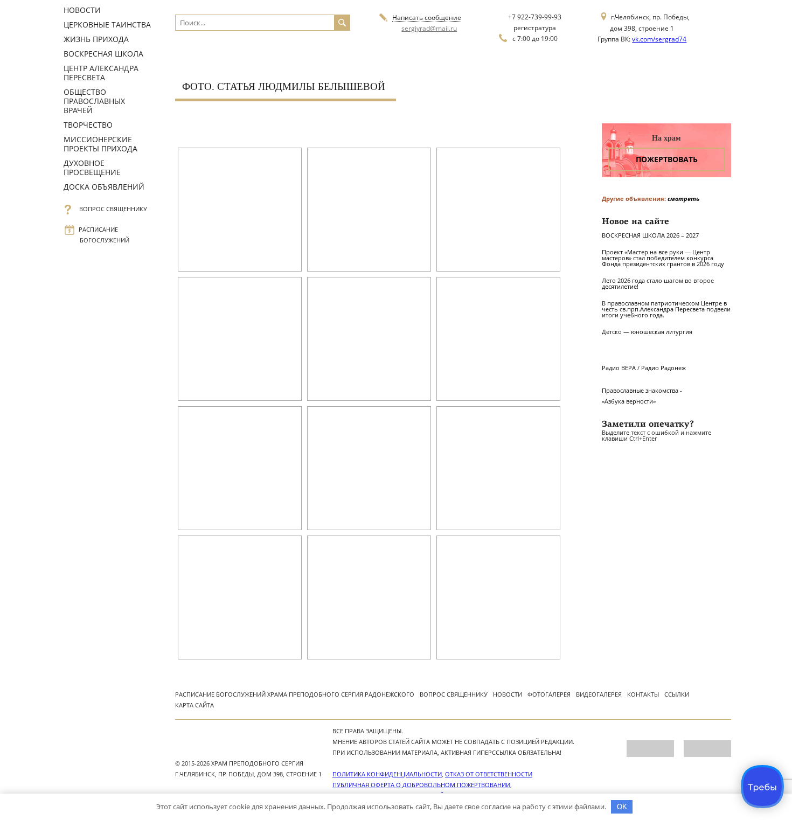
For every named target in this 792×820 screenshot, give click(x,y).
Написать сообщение (426, 18)
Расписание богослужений (104, 234)
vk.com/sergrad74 (659, 39)
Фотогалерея (549, 694)
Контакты (643, 694)
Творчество (88, 124)
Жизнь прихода (96, 39)
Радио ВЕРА (619, 368)
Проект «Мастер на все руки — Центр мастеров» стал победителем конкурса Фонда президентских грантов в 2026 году (663, 258)
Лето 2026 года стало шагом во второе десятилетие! (658, 283)
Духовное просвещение (92, 167)
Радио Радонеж (663, 368)
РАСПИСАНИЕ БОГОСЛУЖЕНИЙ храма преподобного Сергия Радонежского (294, 694)
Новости (82, 10)
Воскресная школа (103, 53)
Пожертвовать (667, 159)
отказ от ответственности (488, 774)
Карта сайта (194, 705)
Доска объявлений (104, 186)
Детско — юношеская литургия (647, 332)
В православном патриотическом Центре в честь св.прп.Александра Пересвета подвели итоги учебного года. (666, 309)
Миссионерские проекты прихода (100, 144)
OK (622, 807)
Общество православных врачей (94, 101)
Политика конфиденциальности (387, 774)
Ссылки (676, 694)
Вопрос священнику (113, 209)
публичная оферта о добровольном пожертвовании (421, 785)
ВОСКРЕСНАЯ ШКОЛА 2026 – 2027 (650, 235)
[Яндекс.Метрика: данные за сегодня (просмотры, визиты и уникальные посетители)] (650, 748)
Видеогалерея (599, 694)
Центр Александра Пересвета (101, 73)
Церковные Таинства (107, 24)
